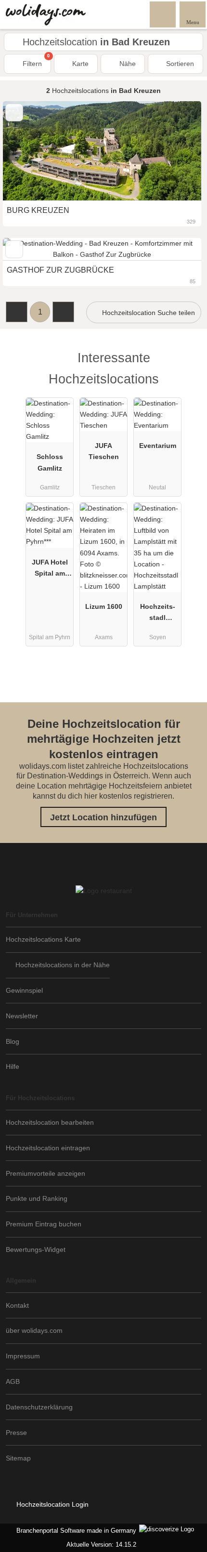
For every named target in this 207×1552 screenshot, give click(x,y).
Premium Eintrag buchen (43, 1224)
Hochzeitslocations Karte (43, 939)
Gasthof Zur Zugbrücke (60, 270)
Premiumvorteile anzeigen (45, 1173)
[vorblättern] (177, 249)
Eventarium (157, 445)
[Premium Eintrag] (187, 366)
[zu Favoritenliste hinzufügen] (14, 249)
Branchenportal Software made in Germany (74, 1530)
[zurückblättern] (27, 249)
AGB (13, 1381)
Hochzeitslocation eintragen (48, 1148)
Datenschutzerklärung (39, 1407)
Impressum (23, 1356)
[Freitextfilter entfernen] (163, 14)
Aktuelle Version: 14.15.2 (101, 1544)
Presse (16, 1432)
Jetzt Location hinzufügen (103, 817)
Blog (12, 1041)
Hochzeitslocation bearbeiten (50, 1122)
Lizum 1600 (103, 606)
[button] (16, 312)
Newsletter (22, 1016)
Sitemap (18, 1458)
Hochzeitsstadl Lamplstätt (157, 614)
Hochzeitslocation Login (51, 1504)
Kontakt (17, 1305)
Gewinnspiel (24, 990)
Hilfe (12, 1066)
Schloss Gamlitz (50, 462)
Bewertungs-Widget (35, 1249)
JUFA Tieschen (104, 451)
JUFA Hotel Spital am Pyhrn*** (50, 569)
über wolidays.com (34, 1330)
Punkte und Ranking (36, 1198)
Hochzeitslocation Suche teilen (147, 312)
